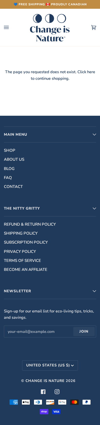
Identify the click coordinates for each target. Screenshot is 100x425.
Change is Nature (45, 380)
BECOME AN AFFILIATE (25, 269)
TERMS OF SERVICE (22, 260)
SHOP (9, 150)
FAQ (8, 177)
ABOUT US (14, 159)
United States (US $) (48, 365)
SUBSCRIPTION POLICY (26, 242)
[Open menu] (11, 27)
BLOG (9, 168)
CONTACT (13, 186)
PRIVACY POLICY (20, 251)
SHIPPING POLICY (21, 233)
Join (83, 331)
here (91, 72)
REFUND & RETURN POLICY (30, 224)
